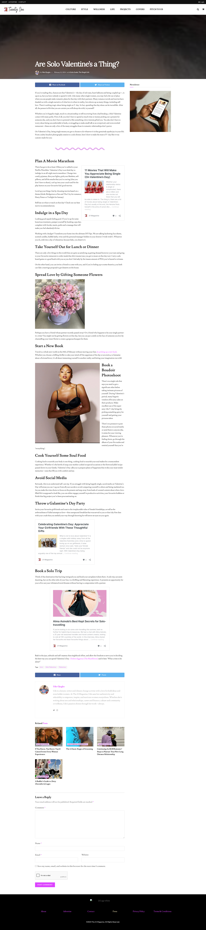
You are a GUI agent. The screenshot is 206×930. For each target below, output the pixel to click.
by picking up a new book (107, 352)
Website (85, 855)
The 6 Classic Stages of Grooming (79, 749)
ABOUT (4, 2)
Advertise (67, 911)
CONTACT (22, 2)
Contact (91, 911)
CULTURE (71, 9)
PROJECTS (125, 9)
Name (38, 843)
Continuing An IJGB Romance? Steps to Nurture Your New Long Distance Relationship (110, 751)
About (43, 911)
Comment (40, 807)
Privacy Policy (139, 911)
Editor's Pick (42, 776)
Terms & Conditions (162, 911)
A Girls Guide (73, 72)
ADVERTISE (12, 2)
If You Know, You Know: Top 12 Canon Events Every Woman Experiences (48, 751)
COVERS (140, 9)
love (41, 667)
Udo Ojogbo (46, 72)
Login (202, 2)
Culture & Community (77, 744)
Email (38, 855)
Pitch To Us (156, 9)
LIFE (112, 9)
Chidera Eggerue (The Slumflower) (84, 658)
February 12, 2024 (60, 72)
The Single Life (84, 72)
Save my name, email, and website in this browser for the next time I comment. (71, 866)
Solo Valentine (51, 667)
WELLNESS (99, 9)
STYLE (84, 9)
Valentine (62, 667)
